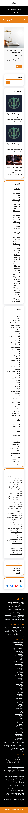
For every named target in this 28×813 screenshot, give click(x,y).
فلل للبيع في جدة (16, 746)
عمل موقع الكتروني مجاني (15, 533)
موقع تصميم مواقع (17, 556)
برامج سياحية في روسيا (16, 619)
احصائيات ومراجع (15, 347)
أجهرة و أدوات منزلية (14, 336)
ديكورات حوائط (16, 415)
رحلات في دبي (15, 628)
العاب (18, 384)
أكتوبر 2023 (16, 246)
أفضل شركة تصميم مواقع (15, 478)
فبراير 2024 (16, 237)
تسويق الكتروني (16, 398)
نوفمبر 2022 (16, 270)
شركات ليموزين (18, 519)
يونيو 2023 (17, 255)
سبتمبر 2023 (16, 248)
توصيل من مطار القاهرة (16, 504)
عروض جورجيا (16, 749)
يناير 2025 (17, 213)
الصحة (18, 380)
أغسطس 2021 (16, 301)
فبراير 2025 (16, 211)
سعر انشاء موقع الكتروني (15, 511)
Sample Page (16, 570)
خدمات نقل (17, 411)
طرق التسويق (16, 435)
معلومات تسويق (15, 455)
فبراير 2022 (16, 288)
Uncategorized (15, 334)
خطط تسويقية (16, 413)
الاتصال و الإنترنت (15, 356)
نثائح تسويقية (16, 462)
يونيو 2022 (17, 281)
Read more (12, 790)
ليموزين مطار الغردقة (16, 544)
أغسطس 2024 (16, 224)
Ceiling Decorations (14, 314)
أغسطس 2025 (16, 200)
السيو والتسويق (16, 378)
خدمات (18, 409)
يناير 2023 (17, 266)
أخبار (18, 338)
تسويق (18, 395)
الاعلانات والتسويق (15, 360)
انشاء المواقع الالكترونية (16, 493)
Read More (18, 66)
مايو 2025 (17, 204)
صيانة (18, 428)
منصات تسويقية (16, 459)
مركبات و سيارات (15, 453)
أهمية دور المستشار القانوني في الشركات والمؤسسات (14, 51)
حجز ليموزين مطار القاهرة (15, 506)
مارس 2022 (16, 286)
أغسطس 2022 (16, 277)
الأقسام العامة (16, 354)
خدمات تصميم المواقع (16, 510)
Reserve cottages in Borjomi (11, 629)
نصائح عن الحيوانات (15, 464)
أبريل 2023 (17, 259)
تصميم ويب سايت (17, 500)
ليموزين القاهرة (18, 541)
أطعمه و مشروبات (15, 343)
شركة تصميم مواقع (17, 521)
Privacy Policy (15, 568)
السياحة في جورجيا (17, 491)
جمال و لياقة (16, 406)
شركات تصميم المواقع (16, 515)
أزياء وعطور (17, 340)
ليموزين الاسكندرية (17, 537)
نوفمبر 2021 (16, 294)
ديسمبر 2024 (16, 215)
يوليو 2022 (17, 279)
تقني (18, 404)
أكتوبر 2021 (17, 297)
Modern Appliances (14, 323)
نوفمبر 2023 (16, 244)
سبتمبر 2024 (16, 222)
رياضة (18, 420)
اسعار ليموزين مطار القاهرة (15, 482)
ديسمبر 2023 (16, 241)
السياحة (18, 376)
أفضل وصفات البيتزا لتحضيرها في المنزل (14, 115)
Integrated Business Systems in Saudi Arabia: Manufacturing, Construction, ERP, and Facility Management (14, 795)
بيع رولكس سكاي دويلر (16, 618)
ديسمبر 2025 (16, 193)
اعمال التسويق (16, 351)
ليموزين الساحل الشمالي (16, 539)
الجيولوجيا (17, 369)
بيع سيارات (17, 393)
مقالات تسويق (16, 457)
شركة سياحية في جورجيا (16, 530)
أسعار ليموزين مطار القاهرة (15, 477)
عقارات (18, 439)
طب (18, 431)
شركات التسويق (15, 424)
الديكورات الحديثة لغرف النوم (15, 488)
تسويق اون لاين (16, 402)
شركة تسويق (16, 426)
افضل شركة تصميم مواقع (15, 486)
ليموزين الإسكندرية (17, 535)
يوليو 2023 (17, 253)
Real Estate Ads (15, 325)
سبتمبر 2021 (16, 299)
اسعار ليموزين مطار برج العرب (14, 484)
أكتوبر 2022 (16, 272)
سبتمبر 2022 (16, 275)
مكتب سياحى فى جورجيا (16, 554)
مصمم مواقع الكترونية (16, 552)
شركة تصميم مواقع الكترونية (15, 522)
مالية (18, 451)
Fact (18, 318)
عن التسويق (17, 442)
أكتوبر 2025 (16, 197)
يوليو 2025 (17, 202)
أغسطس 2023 (16, 250)
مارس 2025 (16, 208)
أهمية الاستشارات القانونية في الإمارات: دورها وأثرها (14, 168)
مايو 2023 (17, 257)
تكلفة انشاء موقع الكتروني (15, 502)
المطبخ (18, 389)
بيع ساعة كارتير (14, 633)
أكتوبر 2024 (16, 219)
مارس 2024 (16, 235)
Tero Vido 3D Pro (20, 616)
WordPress (14, 811)
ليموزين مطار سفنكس (16, 550)
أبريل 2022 (17, 283)
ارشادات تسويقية (15, 349)
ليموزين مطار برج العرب (16, 548)
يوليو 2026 (17, 189)
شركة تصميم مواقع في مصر (15, 528)
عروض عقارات (16, 437)
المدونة (18, 573)
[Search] (8, 82)
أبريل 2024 (17, 233)
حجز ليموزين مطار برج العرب (14, 508)
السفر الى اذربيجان (17, 489)
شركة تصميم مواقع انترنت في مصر (14, 525)
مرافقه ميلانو (18, 636)
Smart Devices (15, 327)
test (18, 329)
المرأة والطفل (16, 387)
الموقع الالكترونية (15, 391)
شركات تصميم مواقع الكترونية (14, 517)
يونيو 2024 (17, 228)
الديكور (18, 373)
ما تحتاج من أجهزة (15, 448)
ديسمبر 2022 (16, 268)
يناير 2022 (17, 290)
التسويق (18, 362)
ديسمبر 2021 (16, 292)
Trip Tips (17, 332)
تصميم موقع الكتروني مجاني (15, 499)
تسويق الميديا (16, 400)
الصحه (18, 382)
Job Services (16, 321)
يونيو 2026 (17, 191)
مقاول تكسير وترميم (17, 745)
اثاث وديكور (17, 345)
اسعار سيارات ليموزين (16, 480)
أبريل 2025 (17, 206)
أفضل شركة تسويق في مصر (18, 627)
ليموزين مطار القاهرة (17, 546)
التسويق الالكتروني (15, 365)
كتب (18, 446)
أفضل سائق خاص (20, 742)
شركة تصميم (10, 519)
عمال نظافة (15, 634)
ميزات (14, 2)
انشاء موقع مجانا (18, 495)
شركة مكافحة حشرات (16, 532)
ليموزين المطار (10, 541)
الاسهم (18, 358)
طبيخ (18, 433)
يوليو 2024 (17, 226)
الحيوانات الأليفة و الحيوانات (13, 371)
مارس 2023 (16, 261)
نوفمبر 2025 (16, 195)
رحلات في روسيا (17, 613)
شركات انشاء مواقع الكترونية (15, 513)
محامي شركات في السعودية (16, 631)
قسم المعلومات (16, 444)
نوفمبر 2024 (16, 217)
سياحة (18, 422)
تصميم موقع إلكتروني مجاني (15, 497)
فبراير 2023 (16, 264)
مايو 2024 (17, 230)
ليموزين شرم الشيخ (17, 543)
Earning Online (15, 316)
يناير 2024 (17, 239)
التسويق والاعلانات (15, 367)
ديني (18, 417)
